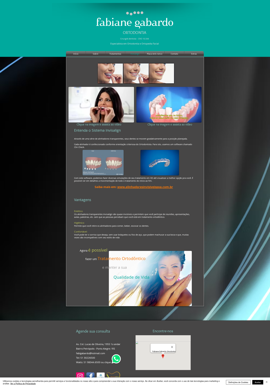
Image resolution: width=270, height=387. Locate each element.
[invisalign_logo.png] (101, 376)
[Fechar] (266, 382)
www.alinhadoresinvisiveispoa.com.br (145, 187)
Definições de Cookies (238, 382)
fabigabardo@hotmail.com (90, 353)
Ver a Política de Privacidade (23, 383)
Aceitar (258, 382)
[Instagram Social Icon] (80, 376)
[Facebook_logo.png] (90, 376)
